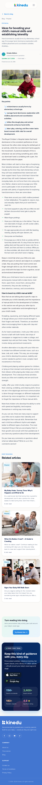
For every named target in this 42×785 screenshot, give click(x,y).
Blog (3, 19)
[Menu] (34, 5)
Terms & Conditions (8, 769)
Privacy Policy (6, 773)
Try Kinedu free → (21, 632)
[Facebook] (4, 736)
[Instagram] (9, 736)
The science (6, 751)
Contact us (5, 765)
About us (5, 747)
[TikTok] (20, 736)
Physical (8, 19)
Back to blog (8, 14)
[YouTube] (15, 736)
